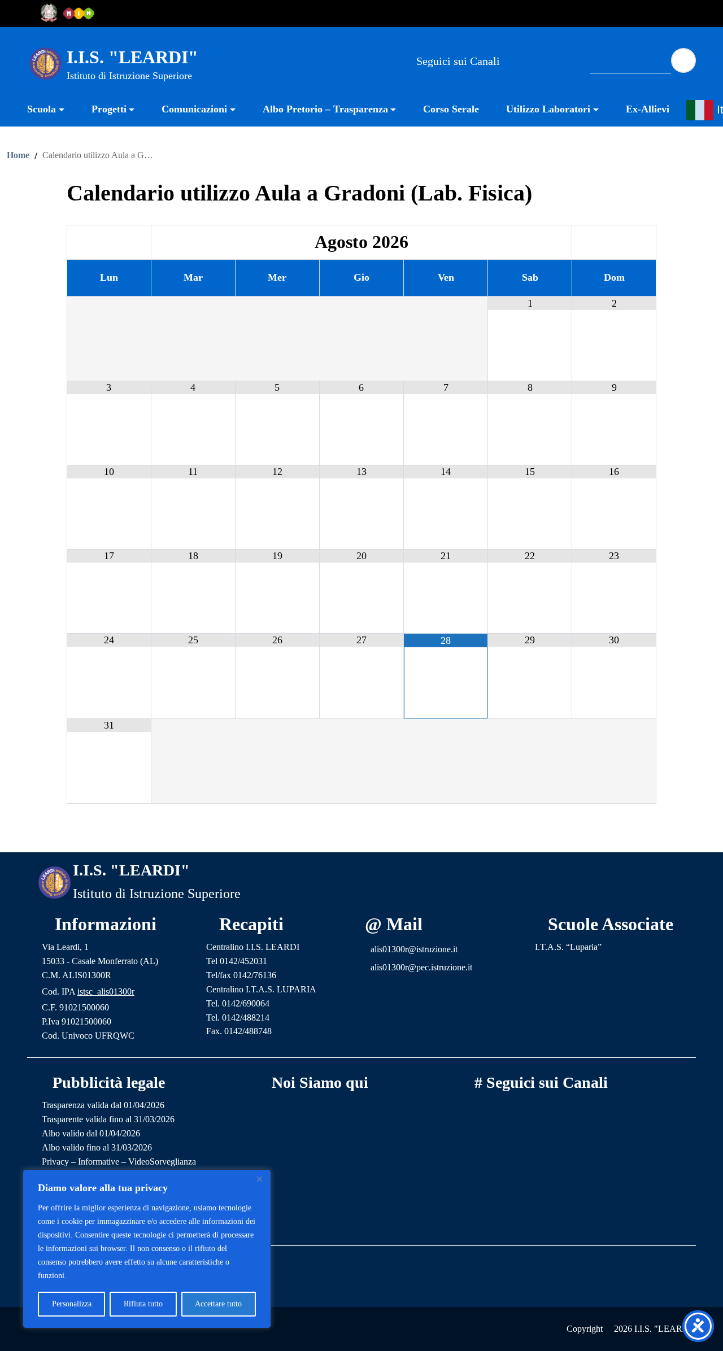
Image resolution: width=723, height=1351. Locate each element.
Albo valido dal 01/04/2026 (91, 1133)
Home (18, 155)
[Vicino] (259, 1179)
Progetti (109, 109)
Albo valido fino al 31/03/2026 (97, 1147)
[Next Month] (614, 242)
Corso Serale (451, 109)
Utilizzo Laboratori (548, 109)
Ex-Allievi (647, 109)
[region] (147, 1248)
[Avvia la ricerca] (683, 60)
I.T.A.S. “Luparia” (568, 947)
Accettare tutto (218, 1304)
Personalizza (72, 1304)
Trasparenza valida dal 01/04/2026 (103, 1105)
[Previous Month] (109, 242)
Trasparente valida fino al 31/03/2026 (108, 1119)
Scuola (41, 109)
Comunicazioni (194, 109)
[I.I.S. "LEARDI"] (45, 62)
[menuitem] (52, 110)
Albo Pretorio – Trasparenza (325, 109)
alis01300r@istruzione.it (414, 949)
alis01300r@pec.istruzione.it (421, 967)
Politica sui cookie (98, 1275)
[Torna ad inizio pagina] (361, 834)
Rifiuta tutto (143, 1304)
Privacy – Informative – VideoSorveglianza (119, 1161)
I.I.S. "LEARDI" (132, 57)
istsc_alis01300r (105, 991)
